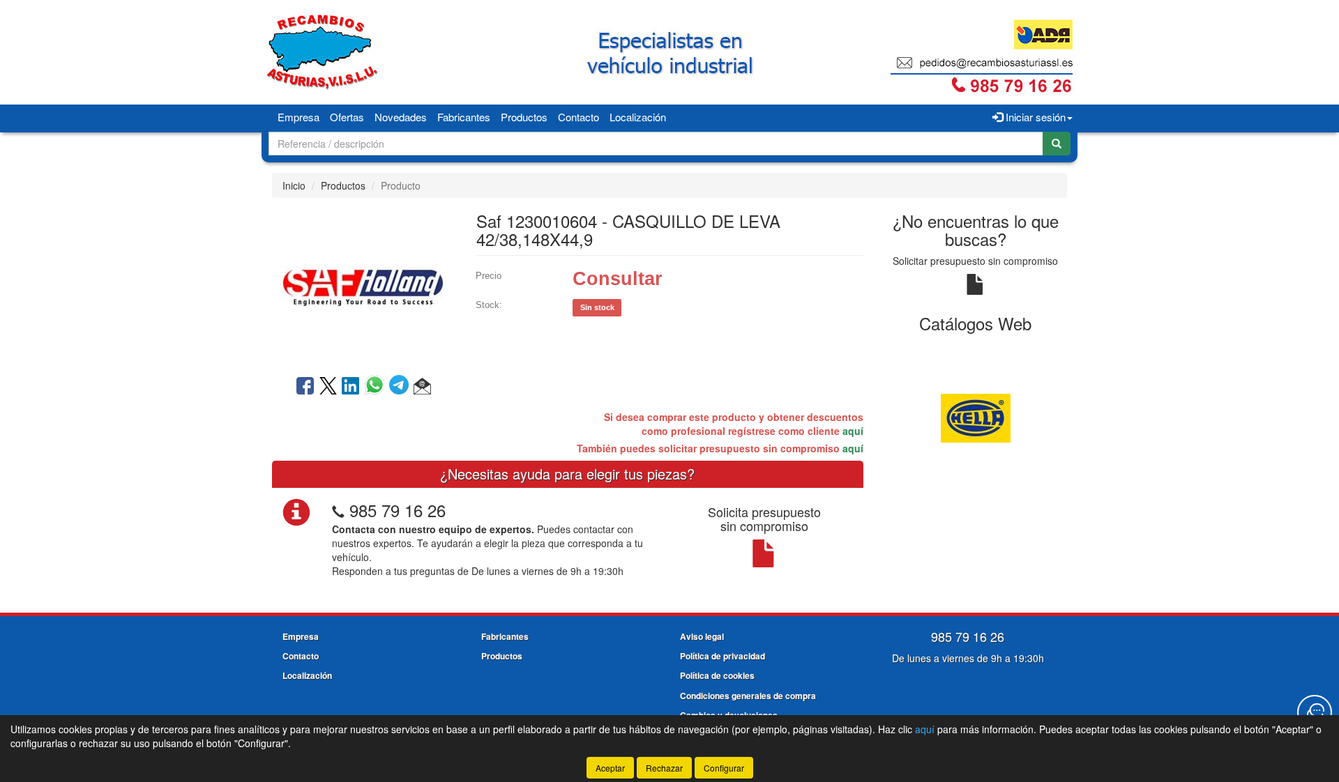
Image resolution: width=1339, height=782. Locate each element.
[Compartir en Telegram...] (401, 386)
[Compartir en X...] (328, 386)
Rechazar (664, 768)
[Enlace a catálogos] (976, 417)
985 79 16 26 (397, 510)
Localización (638, 116)
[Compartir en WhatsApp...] (377, 386)
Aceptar (610, 768)
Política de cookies (717, 675)
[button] (422, 386)
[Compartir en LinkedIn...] (351, 386)
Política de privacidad (722, 656)
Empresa (298, 116)
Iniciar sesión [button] (1034, 116)
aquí (852, 431)
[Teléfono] (338, 510)
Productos (524, 116)
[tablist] (976, 417)
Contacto (578, 116)
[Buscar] (1057, 143)
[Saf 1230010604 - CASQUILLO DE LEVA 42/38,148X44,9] (363, 285)
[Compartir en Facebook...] (305, 386)
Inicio (293, 185)
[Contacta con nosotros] (1314, 712)
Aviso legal (702, 636)
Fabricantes (463, 116)
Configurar (724, 768)
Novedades (401, 116)
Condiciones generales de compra (748, 695)
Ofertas (347, 116)
